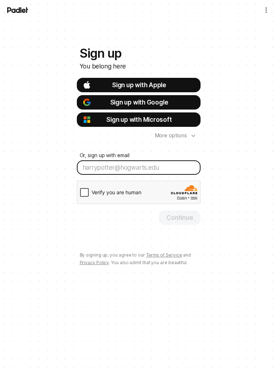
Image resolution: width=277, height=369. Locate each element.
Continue (179, 217)
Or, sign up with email (104, 155)
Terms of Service (164, 255)
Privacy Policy (94, 262)
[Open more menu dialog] (266, 10)
